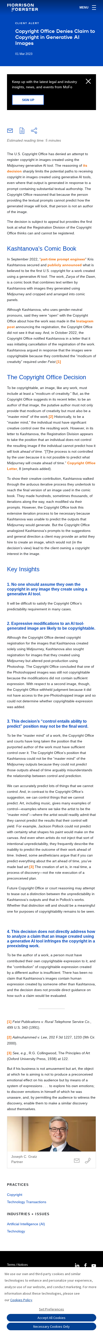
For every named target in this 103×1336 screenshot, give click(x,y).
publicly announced (65, 265)
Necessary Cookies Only (51, 1326)
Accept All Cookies (52, 1317)
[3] (31, 867)
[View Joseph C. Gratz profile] (51, 1142)
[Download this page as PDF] (22, 131)
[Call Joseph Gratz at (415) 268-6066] (88, 1161)
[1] (58, 362)
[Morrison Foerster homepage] (23, 8)
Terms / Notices (17, 1265)
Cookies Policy (21, 1300)
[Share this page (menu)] (34, 131)
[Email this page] (10, 132)
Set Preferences (51, 1309)
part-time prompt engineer (63, 259)
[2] (51, 417)
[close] (88, 82)
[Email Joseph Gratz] (77, 1161)
